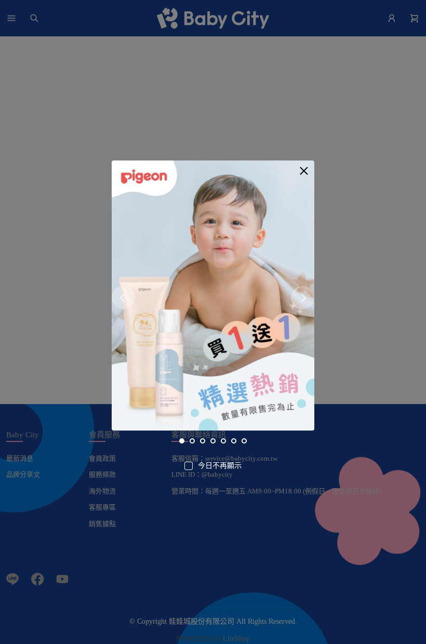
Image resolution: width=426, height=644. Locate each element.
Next (302, 297)
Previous (123, 297)
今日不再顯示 (220, 465)
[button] (304, 170)
